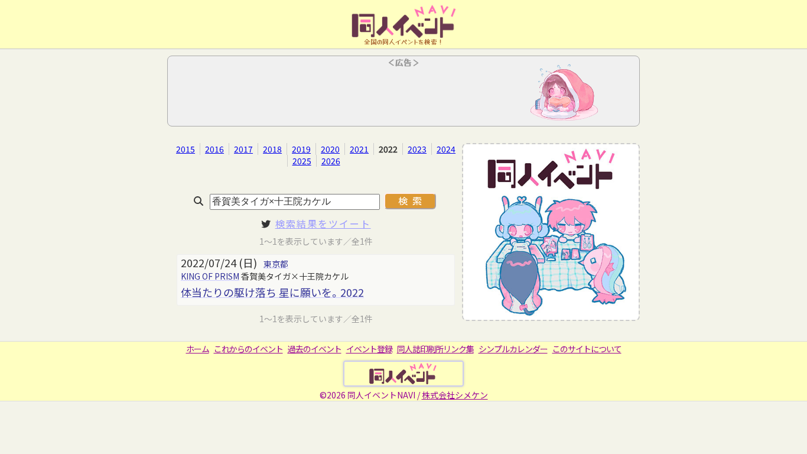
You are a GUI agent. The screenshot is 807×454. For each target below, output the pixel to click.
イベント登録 (369, 349)
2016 (214, 149)
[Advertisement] (403, 94)
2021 (359, 149)
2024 (446, 149)
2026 (330, 161)
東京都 (275, 264)
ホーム (197, 349)
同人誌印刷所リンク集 (435, 349)
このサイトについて (586, 349)
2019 (301, 149)
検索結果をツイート (323, 223)
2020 (330, 149)
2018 (272, 149)
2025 (301, 161)
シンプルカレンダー (513, 349)
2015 (185, 149)
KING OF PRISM (210, 276)
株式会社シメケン (455, 395)
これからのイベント (248, 349)
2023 (417, 149)
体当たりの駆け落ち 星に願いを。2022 (272, 292)
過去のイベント (314, 349)
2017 (243, 149)
